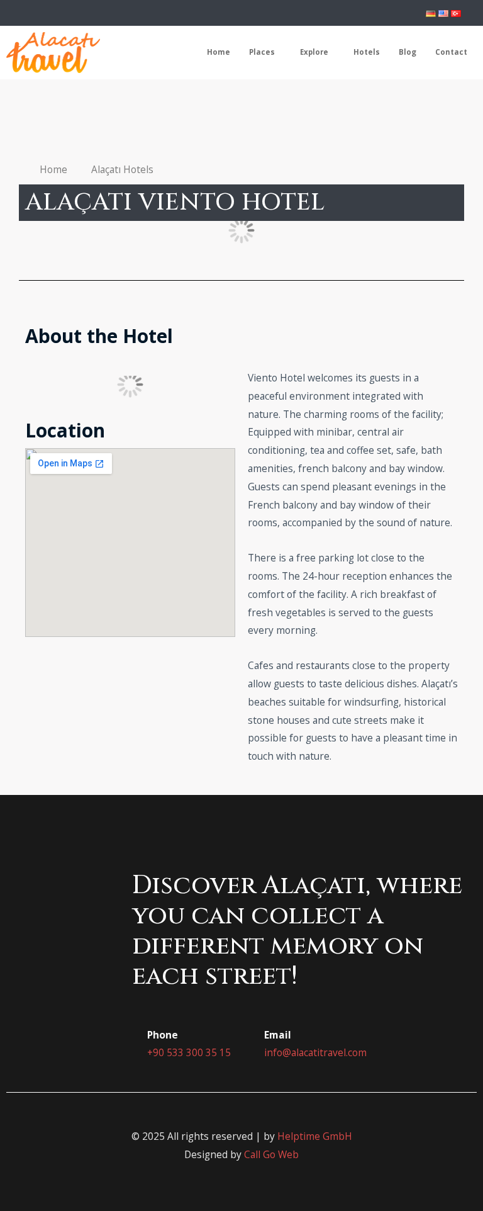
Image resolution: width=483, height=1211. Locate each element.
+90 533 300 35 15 (189, 1052)
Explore (314, 52)
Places (262, 52)
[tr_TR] (456, 13)
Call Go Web (271, 1154)
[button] (31, 230)
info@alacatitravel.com (315, 1052)
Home (218, 52)
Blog (407, 52)
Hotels (366, 52)
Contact (451, 52)
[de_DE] (431, 13)
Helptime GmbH (314, 1136)
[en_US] (443, 13)
